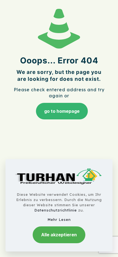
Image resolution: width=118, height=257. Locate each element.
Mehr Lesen (59, 219)
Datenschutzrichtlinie (55, 210)
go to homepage (62, 111)
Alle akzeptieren (59, 234)
